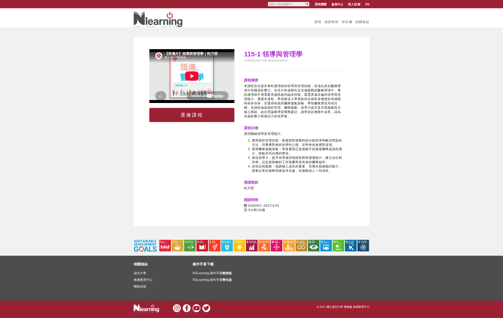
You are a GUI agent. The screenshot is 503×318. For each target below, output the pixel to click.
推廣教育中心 (143, 279)
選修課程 (192, 115)
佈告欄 (347, 22)
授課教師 (332, 22)
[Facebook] (187, 307)
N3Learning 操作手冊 (212, 273)
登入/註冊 (354, 4)
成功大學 (140, 273)
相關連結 (362, 22)
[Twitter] (206, 307)
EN (367, 4)
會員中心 (337, 4)
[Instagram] (177, 307)
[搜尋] (307, 4)
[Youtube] (196, 307)
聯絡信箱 (140, 286)
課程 (318, 22)
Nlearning (158, 20)
